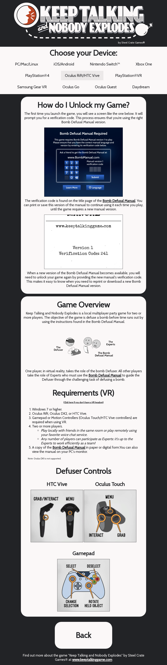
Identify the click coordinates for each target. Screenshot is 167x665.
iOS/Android (64, 64)
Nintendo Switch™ (105, 64)
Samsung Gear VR (32, 87)
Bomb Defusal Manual (119, 200)
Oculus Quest (106, 87)
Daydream (141, 87)
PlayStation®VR (128, 75)
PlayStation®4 (37, 75)
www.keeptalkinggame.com (92, 659)
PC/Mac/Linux (26, 64)
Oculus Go (70, 87)
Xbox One (144, 64)
